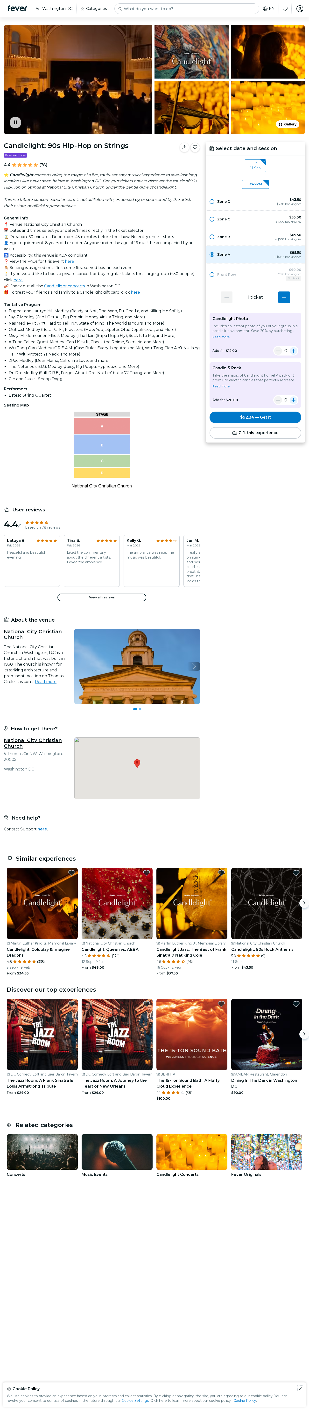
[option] (255, 201)
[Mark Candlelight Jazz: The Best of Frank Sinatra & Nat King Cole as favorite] (221, 873)
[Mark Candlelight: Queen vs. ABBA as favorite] (146, 873)
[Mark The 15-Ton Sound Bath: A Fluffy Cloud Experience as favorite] (221, 1004)
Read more (45, 681)
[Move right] (304, 903)
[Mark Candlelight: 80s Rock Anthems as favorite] (296, 873)
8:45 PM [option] (255, 184)
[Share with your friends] (184, 147)
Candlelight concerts (64, 286)
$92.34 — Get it (255, 417)
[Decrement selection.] (226, 297)
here (69, 261)
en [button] (272, 9)
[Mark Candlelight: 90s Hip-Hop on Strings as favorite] (195, 147)
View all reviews (102, 597)
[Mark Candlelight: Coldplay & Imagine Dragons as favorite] (72, 873)
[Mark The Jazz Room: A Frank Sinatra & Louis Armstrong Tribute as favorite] (72, 1004)
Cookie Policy (244, 1400)
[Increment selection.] (284, 297)
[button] (255, 201)
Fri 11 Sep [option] (255, 165)
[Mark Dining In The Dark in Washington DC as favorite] (296, 1004)
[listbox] (255, 165)
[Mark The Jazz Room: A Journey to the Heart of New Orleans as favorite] (146, 1004)
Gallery (290, 124)
